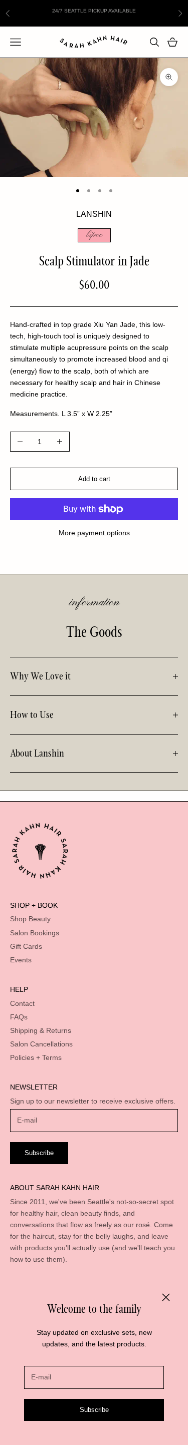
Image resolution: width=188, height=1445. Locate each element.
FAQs (19, 1017)
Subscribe (94, 1409)
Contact (22, 1003)
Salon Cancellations (41, 1044)
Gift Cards (26, 946)
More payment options (94, 533)
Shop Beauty (30, 919)
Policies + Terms (36, 1057)
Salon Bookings (34, 933)
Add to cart (94, 479)
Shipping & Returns (40, 1030)
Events (21, 960)
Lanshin (94, 214)
